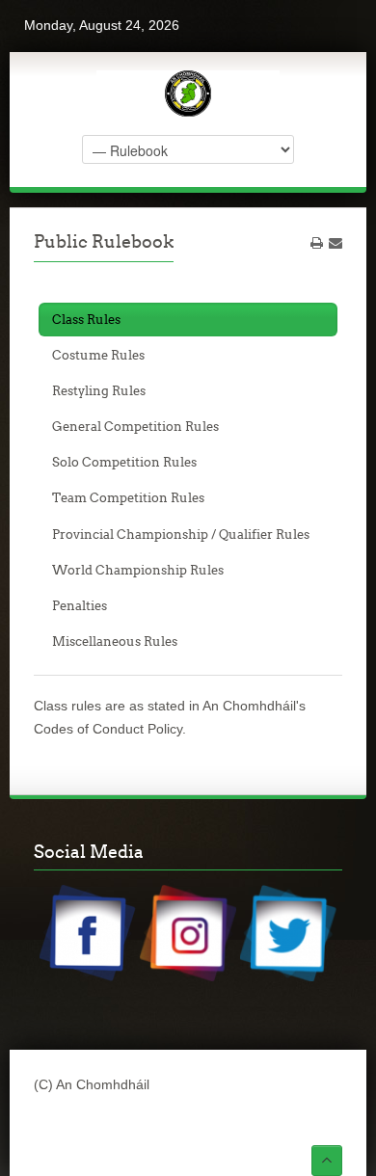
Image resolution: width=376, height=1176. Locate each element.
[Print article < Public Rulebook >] (316, 243)
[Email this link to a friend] (335, 243)
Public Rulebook (104, 241)
